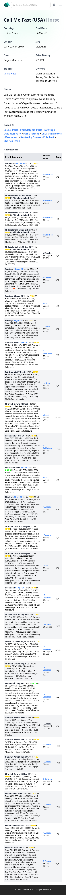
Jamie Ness (10, 73)
